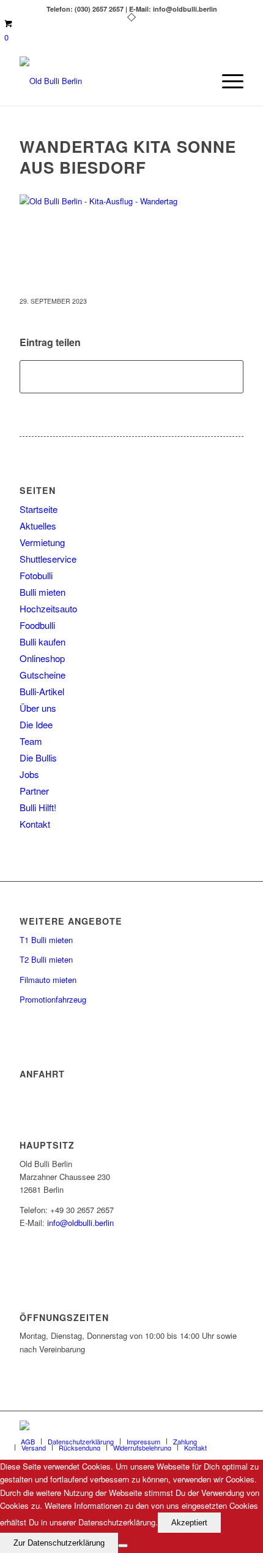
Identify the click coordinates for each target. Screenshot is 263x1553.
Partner (34, 790)
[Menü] (226, 81)
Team (31, 740)
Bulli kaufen (42, 641)
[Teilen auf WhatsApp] (131, 377)
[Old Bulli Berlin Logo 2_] (109, 81)
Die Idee (36, 724)
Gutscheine (42, 674)
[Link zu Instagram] (234, 1426)
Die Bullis (38, 757)
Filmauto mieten (48, 979)
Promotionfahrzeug (53, 999)
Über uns (38, 707)
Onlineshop (42, 658)
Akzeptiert (189, 1522)
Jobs (29, 774)
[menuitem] (226, 81)
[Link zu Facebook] (197, 1426)
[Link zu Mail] (216, 1426)
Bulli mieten (42, 591)
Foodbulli (37, 625)
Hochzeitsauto (48, 608)
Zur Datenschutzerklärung (59, 1542)
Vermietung (42, 542)
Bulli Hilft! (38, 807)
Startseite (38, 509)
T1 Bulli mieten (46, 940)
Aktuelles (38, 525)
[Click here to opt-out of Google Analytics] (123, 1545)
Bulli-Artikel (42, 691)
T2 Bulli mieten (46, 959)
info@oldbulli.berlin (80, 1222)
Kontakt (35, 823)
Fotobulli (36, 575)
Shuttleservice (48, 558)
